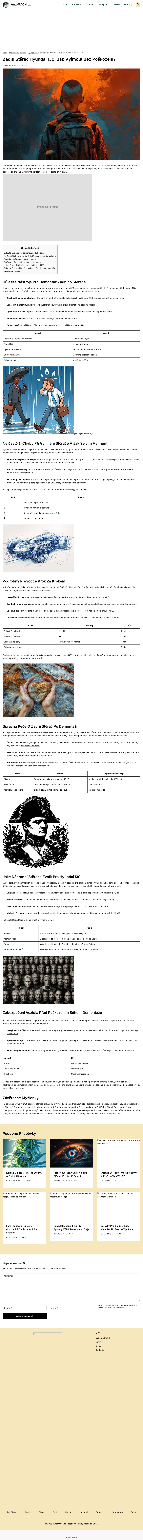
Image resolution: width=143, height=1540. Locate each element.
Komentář (9, 1276)
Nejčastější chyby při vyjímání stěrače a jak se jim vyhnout (30, 256)
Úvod (64, 4)
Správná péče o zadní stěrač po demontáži (23, 262)
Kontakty (128, 4)
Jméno (8, 1308)
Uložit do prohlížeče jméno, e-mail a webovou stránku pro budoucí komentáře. (117, 1306)
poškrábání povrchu (30, 746)
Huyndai (84, 1512)
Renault (99, 1512)
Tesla (133, 1512)
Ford (55, 1512)
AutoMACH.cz (10, 65)
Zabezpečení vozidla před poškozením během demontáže (29, 268)
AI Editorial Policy (71, 1537)
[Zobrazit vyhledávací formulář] (138, 4)
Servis (90, 4)
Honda (68, 1512)
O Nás (117, 4)
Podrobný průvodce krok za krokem (20, 259)
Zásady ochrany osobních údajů (83, 1524)
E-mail (54, 1308)
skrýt (37, 248)
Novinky (99, 1342)
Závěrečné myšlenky (13, 271)
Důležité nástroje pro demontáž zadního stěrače (25, 253)
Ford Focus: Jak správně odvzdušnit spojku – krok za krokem (21, 1229)
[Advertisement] (71, 25)
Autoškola (11, 1512)
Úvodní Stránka (103, 1338)
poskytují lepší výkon (77, 933)
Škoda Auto (117, 1512)
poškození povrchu (115, 298)
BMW (41, 1512)
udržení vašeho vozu (130, 1085)
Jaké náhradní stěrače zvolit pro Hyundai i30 (24, 265)
